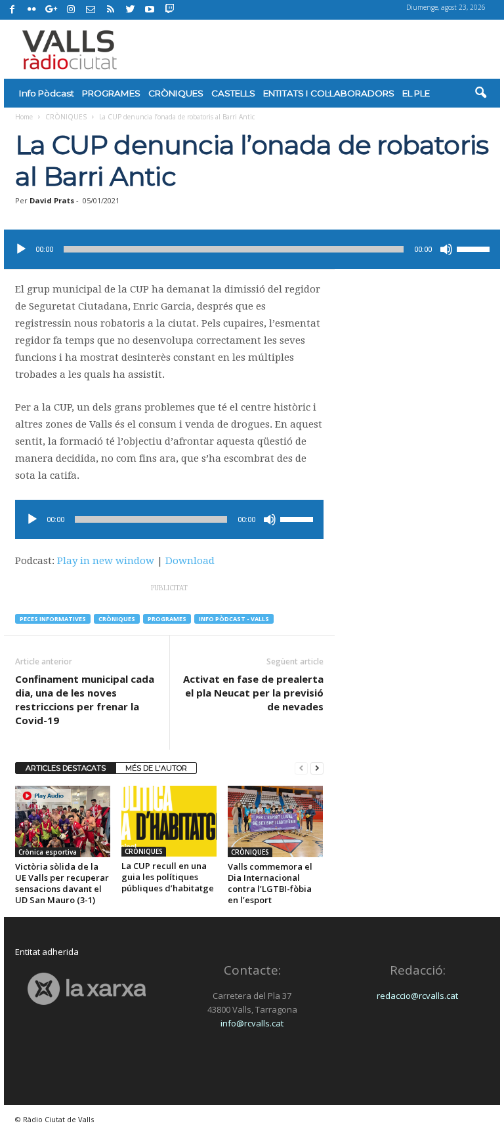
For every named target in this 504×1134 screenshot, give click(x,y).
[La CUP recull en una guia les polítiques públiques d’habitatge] (169, 821)
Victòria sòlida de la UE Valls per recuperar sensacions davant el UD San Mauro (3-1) (62, 883)
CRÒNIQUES (175, 93)
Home (24, 116)
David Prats (52, 200)
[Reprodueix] (21, 249)
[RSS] (110, 10)
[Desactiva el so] (446, 249)
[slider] (475, 248)
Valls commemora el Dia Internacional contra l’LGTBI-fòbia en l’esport (270, 883)
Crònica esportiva (47, 852)
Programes (167, 619)
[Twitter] (130, 10)
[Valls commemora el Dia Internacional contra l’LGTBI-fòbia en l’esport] (275, 821)
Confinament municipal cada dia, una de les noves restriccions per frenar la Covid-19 (84, 699)
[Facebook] (12, 10)
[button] (480, 93)
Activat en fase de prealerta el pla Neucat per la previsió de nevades (253, 692)
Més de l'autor (156, 768)
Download (190, 561)
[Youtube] (150, 10)
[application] (252, 249)
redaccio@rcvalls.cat (417, 996)
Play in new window (105, 561)
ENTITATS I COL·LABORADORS (328, 93)
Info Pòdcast (46, 93)
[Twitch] (167, 8)
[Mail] (90, 10)
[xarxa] (86, 989)
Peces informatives (53, 619)
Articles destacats (66, 768)
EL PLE (416, 93)
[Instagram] (71, 10)
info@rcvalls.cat (252, 1023)
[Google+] (51, 10)
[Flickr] (31, 10)
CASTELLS (233, 93)
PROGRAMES (111, 93)
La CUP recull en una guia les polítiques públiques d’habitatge (167, 877)
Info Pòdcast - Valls (234, 619)
